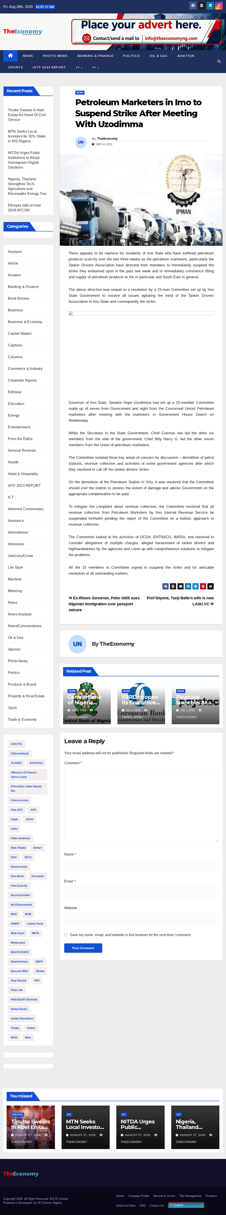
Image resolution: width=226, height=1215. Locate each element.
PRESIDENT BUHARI (24, 999)
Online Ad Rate (126, 1205)
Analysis (15, 252)
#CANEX (16, 763)
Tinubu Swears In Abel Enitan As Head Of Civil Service (27, 115)
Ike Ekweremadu (21, 904)
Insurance (16, 521)
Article (13, 263)
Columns (15, 357)
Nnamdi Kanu (19, 961)
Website (70, 908)
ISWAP (15, 923)
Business (15, 310)
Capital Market (19, 333)
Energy (13, 415)
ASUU (30, 819)
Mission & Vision (164, 1196)
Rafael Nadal (19, 1009)
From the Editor (20, 439)
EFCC (28, 857)
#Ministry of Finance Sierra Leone (24, 775)
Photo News (55, 56)
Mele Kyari (17, 933)
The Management (190, 1196)
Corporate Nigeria (22, 380)
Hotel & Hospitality (23, 474)
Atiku (14, 828)
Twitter (31, 1028)
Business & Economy (25, 322)
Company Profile (138, 1196)
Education (16, 404)
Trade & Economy (22, 719)
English (178, 1205)
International (18, 532)
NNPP (39, 961)
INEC (14, 914)
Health (13, 462)
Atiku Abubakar (20, 838)
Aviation (185, 56)
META (35, 933)
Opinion (14, 649)
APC (33, 809)
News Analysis (20, 614)
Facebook (38, 876)
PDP (37, 980)
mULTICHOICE (20, 952)
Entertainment (19, 427)
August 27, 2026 (28, 1135)
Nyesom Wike (19, 971)
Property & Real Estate (26, 696)
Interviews (16, 544)
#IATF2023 (36, 763)
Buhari (37, 847)
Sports (15, 67)
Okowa (40, 971)
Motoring (15, 591)
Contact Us (157, 1205)
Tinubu (15, 1028)
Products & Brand (22, 684)
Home (120, 1196)
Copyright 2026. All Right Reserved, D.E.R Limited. (35, 1198)
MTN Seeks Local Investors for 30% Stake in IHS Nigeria (27, 136)
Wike (28, 1037)
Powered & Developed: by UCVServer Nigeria (32, 1202)
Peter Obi (17, 990)
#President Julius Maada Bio (26, 788)
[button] (219, 61)
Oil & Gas (158, 56)
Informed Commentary (25, 509)
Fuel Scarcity (19, 885)
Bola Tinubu (18, 847)
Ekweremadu (19, 866)
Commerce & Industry (25, 369)
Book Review (18, 298)
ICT (11, 497)
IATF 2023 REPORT (49, 67)
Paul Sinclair (18, 980)
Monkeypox (18, 942)
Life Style (15, 567)
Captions (15, 345)
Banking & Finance (95, 56)
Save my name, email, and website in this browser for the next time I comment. (130, 935)
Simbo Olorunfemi (22, 1018)
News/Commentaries (24, 626)
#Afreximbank (20, 753)
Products (211, 1196)
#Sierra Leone (19, 800)
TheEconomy (107, 139)
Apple (14, 819)
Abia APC (17, 809)
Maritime (15, 579)
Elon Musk (17, 876)
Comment (73, 763)
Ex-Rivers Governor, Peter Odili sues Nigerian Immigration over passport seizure (104, 604)
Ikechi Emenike (20, 895)
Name (70, 854)
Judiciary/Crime (20, 556)
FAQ (142, 1205)
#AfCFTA (16, 744)
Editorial (14, 392)
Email (69, 881)
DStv (14, 857)
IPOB (28, 914)
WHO (14, 1037)
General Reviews (22, 450)
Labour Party (35, 923)
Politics (131, 56)
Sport (12, 708)
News (28, 56)
